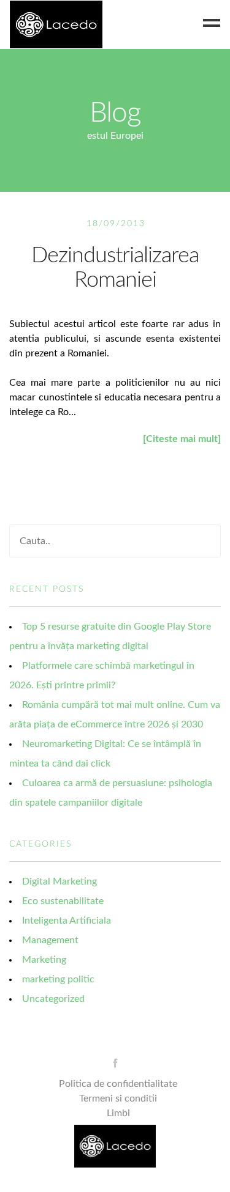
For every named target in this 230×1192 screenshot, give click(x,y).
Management (50, 940)
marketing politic (58, 979)
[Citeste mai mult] (182, 439)
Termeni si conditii (118, 1098)
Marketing (44, 960)
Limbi (118, 1113)
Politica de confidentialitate (118, 1084)
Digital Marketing (59, 881)
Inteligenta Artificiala (66, 920)
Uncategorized (53, 999)
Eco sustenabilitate (63, 901)
